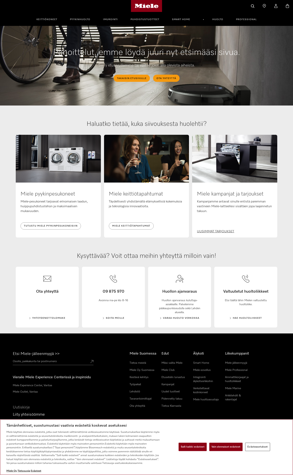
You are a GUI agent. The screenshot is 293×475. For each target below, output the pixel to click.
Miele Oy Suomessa (142, 370)
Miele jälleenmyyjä (236, 363)
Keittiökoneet (46, 19)
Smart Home (181, 19)
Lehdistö (135, 391)
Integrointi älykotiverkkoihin (203, 379)
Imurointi (110, 19)
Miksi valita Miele (171, 363)
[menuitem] (49, 19)
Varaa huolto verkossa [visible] (181, 318)
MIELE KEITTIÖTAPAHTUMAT (131, 226)
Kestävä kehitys (139, 377)
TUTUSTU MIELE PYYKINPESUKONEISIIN (51, 226)
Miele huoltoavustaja (206, 399)
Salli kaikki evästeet (193, 447)
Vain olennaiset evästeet (225, 447)
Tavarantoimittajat (141, 398)
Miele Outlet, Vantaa (25, 391)
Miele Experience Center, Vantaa (32, 385)
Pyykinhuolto (80, 19)
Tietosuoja (24, 471)
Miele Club (168, 370)
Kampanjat (167, 384)
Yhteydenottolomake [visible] (48, 318)
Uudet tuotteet (170, 391)
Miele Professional (236, 370)
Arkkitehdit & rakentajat (233, 397)
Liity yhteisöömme (29, 414)
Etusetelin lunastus (173, 377)
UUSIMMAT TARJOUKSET (215, 231)
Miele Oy (11, 471)
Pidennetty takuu (171, 398)
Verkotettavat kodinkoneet (201, 390)
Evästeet (36, 471)
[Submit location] (91, 362)
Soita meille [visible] (115, 318)
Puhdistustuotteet (145, 19)
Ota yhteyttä (137, 406)
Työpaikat (135, 384)
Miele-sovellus (202, 370)
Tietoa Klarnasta (171, 406)
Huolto (217, 19)
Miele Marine (233, 388)
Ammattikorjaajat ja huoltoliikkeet (237, 379)
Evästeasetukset (257, 447)
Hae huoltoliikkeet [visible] (247, 318)
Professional (246, 19)
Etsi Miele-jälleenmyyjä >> (36, 354)
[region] (146, 447)
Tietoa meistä (138, 363)
